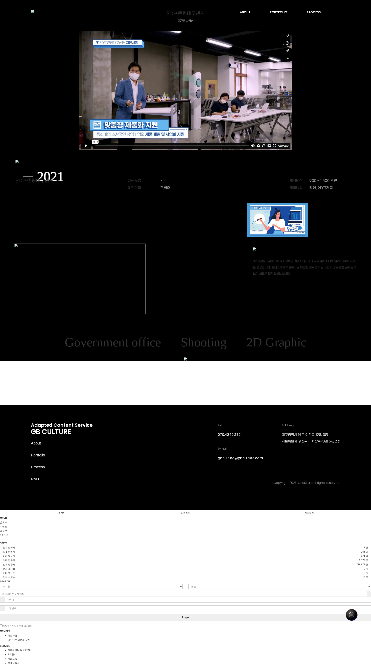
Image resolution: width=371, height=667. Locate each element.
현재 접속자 (9, 547)
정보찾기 (309, 513)
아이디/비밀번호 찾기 (19, 639)
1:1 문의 (12, 654)
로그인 (61, 513)
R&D (35, 479)
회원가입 (185, 513)
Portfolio (38, 455)
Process (38, 467)
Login (185, 617)
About (36, 443)
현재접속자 (13, 663)
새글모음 (12, 658)
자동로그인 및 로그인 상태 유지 (17, 626)
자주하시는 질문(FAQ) (19, 650)
